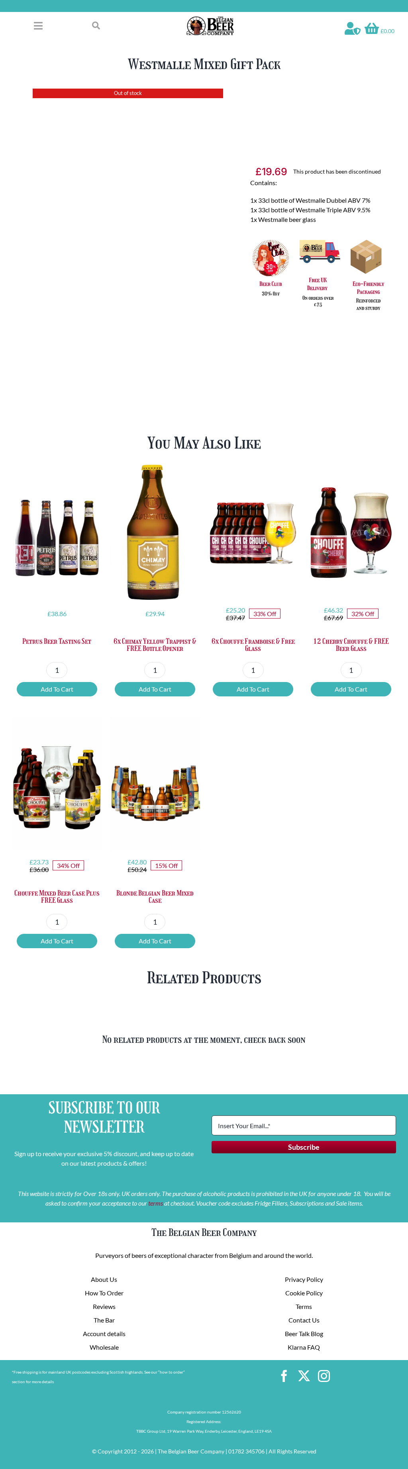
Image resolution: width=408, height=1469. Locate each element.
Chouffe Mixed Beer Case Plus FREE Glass (57, 897)
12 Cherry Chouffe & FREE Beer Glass (351, 645)
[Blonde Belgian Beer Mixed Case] (155, 784)
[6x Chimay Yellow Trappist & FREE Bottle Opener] (155, 532)
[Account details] (353, 28)
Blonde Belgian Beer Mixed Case (155, 897)
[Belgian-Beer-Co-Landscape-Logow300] (210, 19)
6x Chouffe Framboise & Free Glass (253, 645)
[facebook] (284, 1376)
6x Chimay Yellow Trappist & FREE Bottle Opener (155, 645)
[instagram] (324, 1376)
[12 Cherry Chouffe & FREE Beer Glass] (351, 532)
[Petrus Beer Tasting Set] (57, 532)
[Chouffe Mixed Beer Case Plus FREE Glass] (57, 784)
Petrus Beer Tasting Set (56, 641)
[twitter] (304, 1376)
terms (155, 1203)
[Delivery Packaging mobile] (318, 239)
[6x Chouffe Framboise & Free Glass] (253, 532)
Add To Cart (57, 689)
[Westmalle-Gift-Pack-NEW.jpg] (128, 232)
